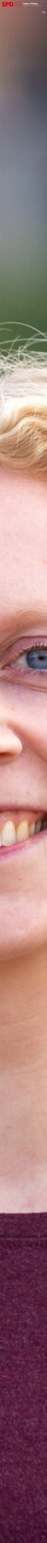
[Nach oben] (38, 1534)
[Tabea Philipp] (11, 4)
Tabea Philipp (30, 3)
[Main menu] (43, 12)
